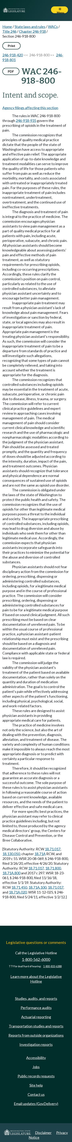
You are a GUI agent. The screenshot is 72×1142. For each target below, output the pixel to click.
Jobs (36, 1067)
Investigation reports (36, 1044)
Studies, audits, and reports (36, 998)
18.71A (40, 854)
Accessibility (36, 1057)
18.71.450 (19, 887)
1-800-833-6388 (52, 966)
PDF (11, 71)
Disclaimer (43, 1132)
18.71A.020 (18, 892)
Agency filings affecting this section (30, 108)
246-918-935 (26, 120)
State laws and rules (30, 26)
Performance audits (36, 1007)
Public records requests (36, 1076)
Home (7, 26)
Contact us (36, 1094)
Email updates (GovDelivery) (36, 1103)
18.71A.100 (37, 887)
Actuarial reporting (36, 1017)
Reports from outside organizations (36, 1035)
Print (11, 46)
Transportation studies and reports (36, 1026)
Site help (36, 1085)
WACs (53, 26)
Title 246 (9, 31)
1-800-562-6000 (36, 959)
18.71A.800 (11, 873)
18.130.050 (11, 854)
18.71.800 (53, 868)
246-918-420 (12, 55)
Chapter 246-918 (32, 31)
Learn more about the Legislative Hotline (36, 978)
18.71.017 (52, 849)
